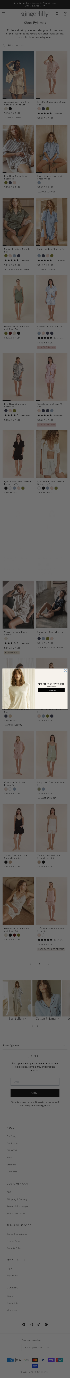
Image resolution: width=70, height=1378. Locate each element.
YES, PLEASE (51, 690)
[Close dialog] (65, 670)
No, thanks (51, 695)
